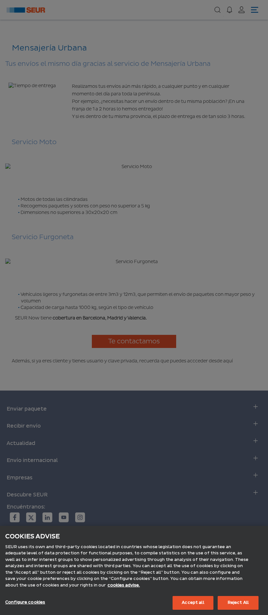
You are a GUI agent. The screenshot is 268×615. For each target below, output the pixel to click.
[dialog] (134, 570)
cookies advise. (124, 585)
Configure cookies (25, 602)
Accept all (193, 602)
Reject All (238, 602)
